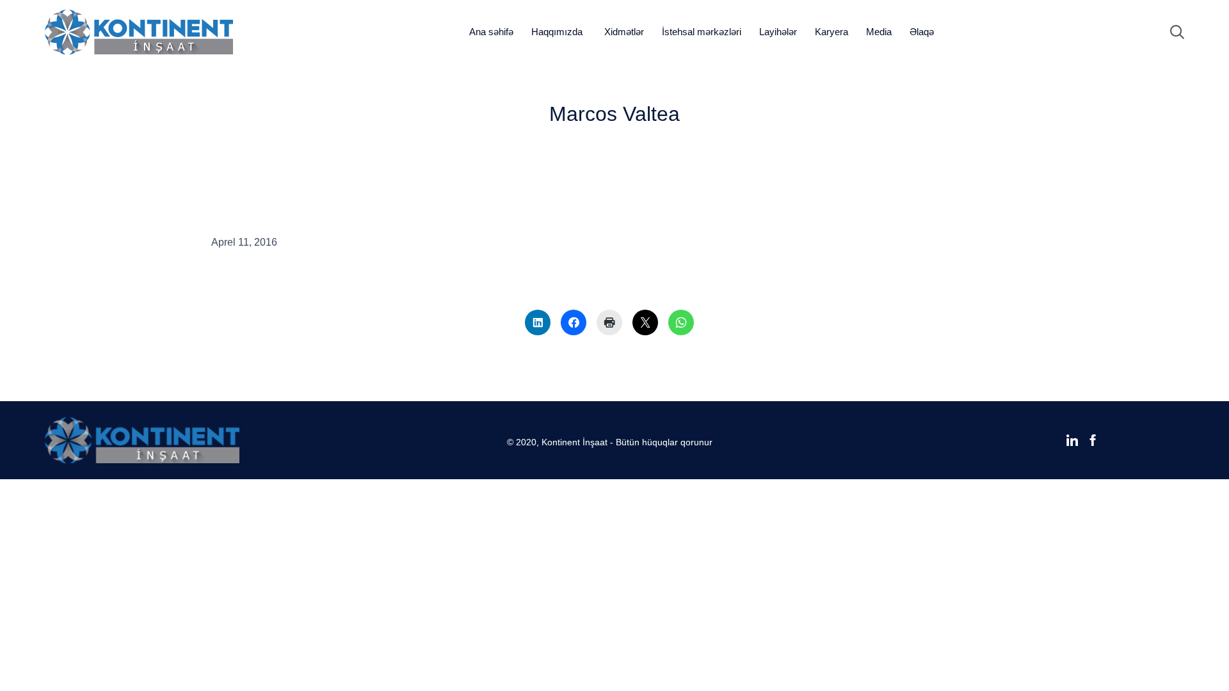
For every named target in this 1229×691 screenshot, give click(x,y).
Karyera (831, 31)
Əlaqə (922, 31)
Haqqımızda (556, 31)
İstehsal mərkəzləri (701, 31)
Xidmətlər (624, 31)
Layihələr (778, 31)
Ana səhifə (491, 31)
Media (879, 31)
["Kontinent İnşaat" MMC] (139, 32)
